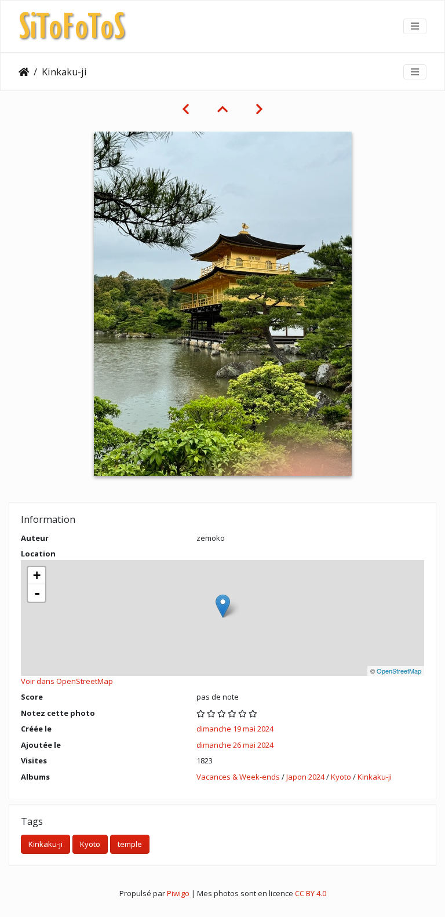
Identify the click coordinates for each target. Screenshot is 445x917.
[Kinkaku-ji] (223, 606)
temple (130, 844)
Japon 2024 (305, 777)
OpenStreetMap (399, 670)
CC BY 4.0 (310, 893)
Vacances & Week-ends (238, 777)
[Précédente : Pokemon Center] (185, 109)
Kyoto (341, 777)
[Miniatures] (222, 109)
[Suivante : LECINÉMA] (259, 109)
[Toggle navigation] (414, 26)
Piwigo (178, 893)
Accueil (24, 72)
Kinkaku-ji (375, 777)
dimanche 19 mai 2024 (234, 728)
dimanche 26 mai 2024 (234, 745)
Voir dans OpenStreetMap (67, 681)
